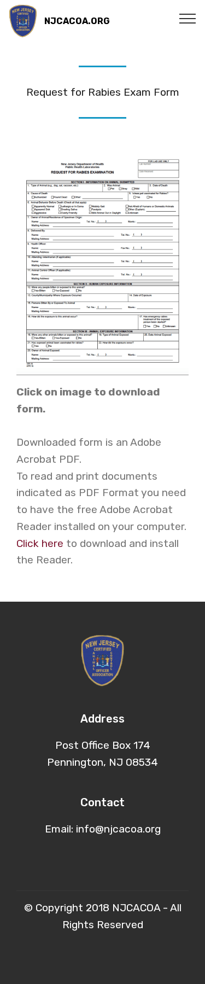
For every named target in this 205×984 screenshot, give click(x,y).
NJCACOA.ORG (77, 21)
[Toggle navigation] (187, 18)
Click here (39, 543)
